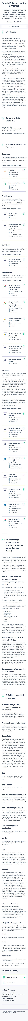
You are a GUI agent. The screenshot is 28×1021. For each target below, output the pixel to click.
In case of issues (12, 983)
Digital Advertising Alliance (8, 648)
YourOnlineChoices (17, 644)
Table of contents (15, 26)
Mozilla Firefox (7, 613)
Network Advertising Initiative (13, 646)
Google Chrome (8, 611)
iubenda (3, 1011)
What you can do (12, 977)
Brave (5, 619)
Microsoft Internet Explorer (10, 616)
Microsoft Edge (7, 618)
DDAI (3, 649)
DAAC (18, 648)
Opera (5, 621)
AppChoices (7, 662)
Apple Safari (7, 614)
